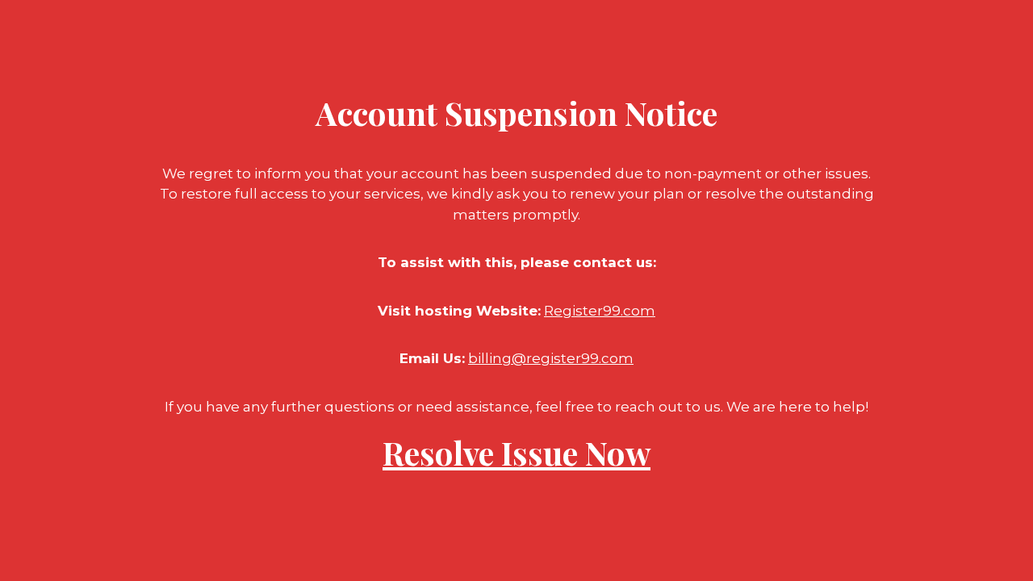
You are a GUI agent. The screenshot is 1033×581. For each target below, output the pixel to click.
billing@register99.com (551, 358)
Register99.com (599, 311)
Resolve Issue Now (516, 452)
